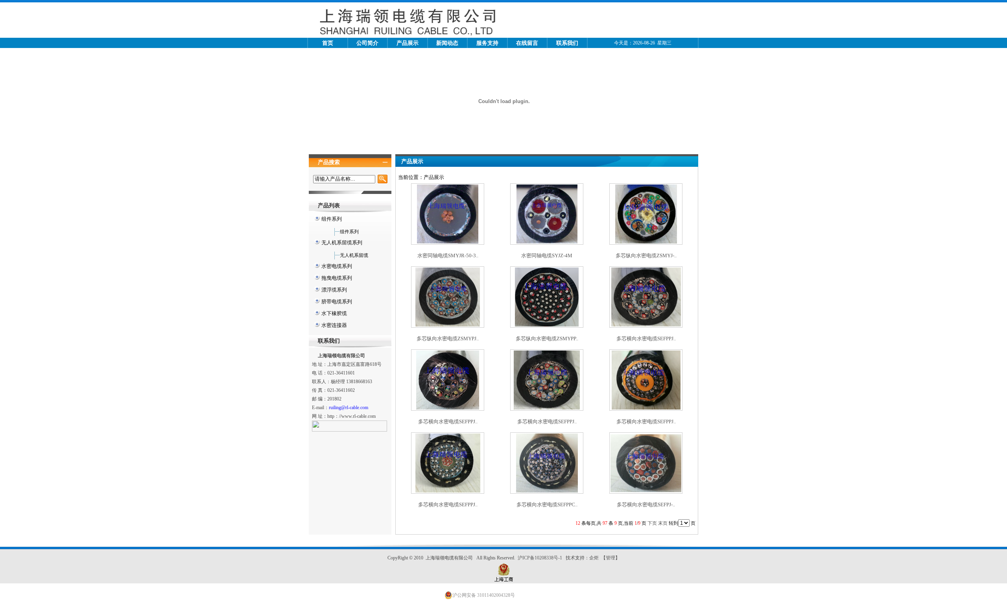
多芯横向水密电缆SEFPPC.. (546, 504)
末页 (663, 523)
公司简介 (367, 43)
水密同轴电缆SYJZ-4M (546, 255)
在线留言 (527, 43)
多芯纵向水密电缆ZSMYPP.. (547, 338)
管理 (610, 558)
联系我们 (567, 43)
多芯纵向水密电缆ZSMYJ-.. (646, 255)
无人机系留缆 (354, 255)
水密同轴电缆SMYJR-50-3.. (447, 255)
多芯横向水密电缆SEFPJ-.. (646, 504)
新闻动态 (447, 43)
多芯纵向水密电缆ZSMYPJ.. (448, 338)
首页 (327, 43)
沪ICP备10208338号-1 (540, 558)
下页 (652, 523)
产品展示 (408, 43)
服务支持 (487, 43)
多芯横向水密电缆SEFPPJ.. (646, 338)
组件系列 (349, 231)
